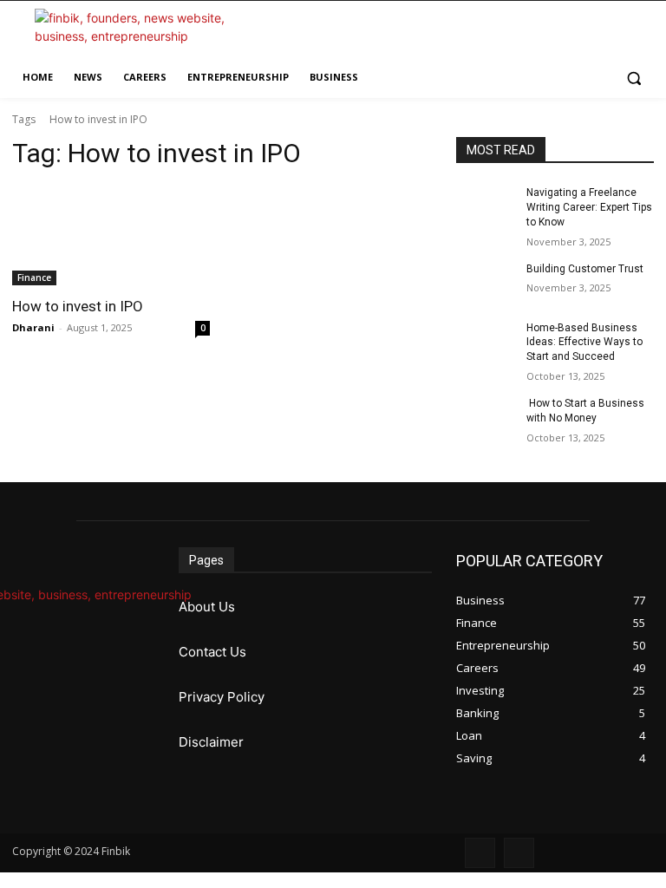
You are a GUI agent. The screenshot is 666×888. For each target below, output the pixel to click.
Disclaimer (211, 742)
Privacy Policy (221, 697)
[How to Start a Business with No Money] (485, 417)
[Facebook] (480, 853)
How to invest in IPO (77, 306)
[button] (633, 77)
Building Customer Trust (584, 269)
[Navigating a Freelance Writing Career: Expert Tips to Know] (485, 206)
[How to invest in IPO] (111, 235)
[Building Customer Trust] (485, 283)
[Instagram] (519, 853)
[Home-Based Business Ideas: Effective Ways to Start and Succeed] (485, 341)
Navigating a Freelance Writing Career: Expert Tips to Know (589, 207)
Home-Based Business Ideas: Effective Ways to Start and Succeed (584, 342)
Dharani (33, 327)
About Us (207, 606)
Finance (34, 277)
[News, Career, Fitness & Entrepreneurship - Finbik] (130, 34)
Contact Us (212, 651)
